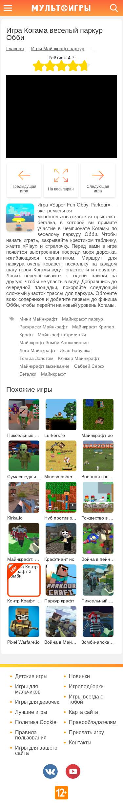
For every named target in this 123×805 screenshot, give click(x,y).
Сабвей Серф (89, 366)
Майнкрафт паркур (82, 319)
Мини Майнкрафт (38, 319)
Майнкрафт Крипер (93, 326)
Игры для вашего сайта (36, 750)
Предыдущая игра (23, 188)
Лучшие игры (31, 712)
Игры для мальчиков (28, 689)
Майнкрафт (53, 374)
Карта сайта (83, 712)
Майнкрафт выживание (44, 366)
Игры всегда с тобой (86, 699)
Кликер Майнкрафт (78, 358)
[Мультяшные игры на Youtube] (73, 771)
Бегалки (27, 374)
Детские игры (31, 676)
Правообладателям (92, 722)
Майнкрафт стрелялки (62, 334)
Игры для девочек (37, 702)
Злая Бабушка (75, 350)
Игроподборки (86, 686)
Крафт (26, 334)
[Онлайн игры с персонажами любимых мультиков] (61, 8)
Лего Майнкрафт (37, 350)
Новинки (79, 676)
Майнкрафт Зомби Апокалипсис (54, 342)
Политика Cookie (35, 722)
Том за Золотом (36, 358)
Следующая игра (98, 188)
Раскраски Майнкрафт (43, 326)
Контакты (80, 742)
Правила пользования (31, 735)
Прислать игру (86, 732)
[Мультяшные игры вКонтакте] (50, 771)
